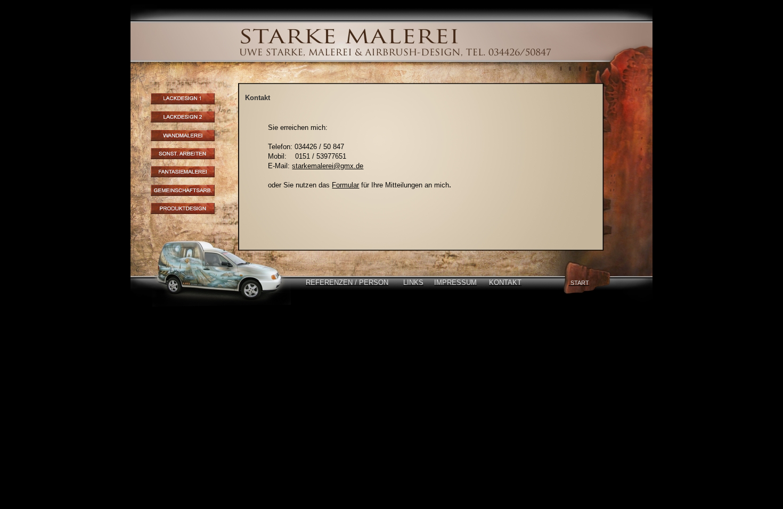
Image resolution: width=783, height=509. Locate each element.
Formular (345, 185)
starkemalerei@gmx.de (327, 166)
